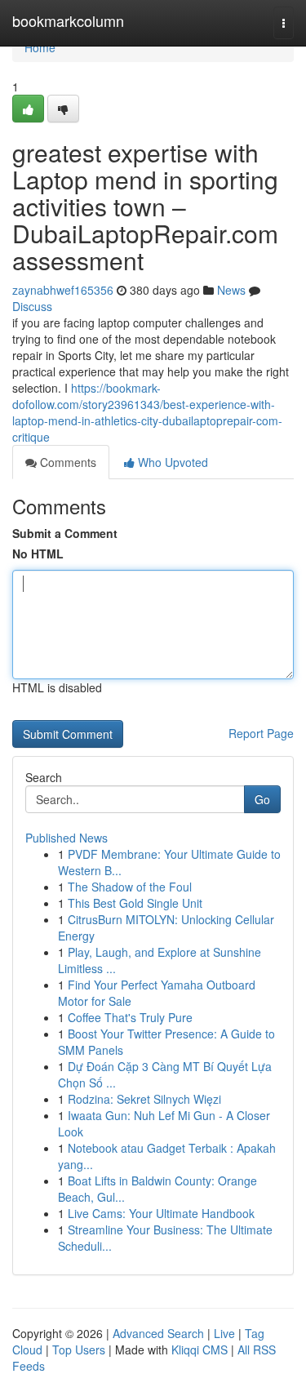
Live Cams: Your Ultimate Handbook (161, 1213)
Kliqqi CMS (199, 1349)
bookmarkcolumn (68, 20)
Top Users (78, 1349)
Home (39, 47)
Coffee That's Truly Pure (130, 1017)
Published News (66, 837)
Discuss (32, 306)
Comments (66, 462)
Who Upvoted (171, 462)
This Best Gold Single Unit (135, 903)
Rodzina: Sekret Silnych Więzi (144, 1099)
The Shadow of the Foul (130, 886)
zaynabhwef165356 (62, 290)
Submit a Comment (65, 533)
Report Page (261, 733)
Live (224, 1333)
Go (262, 799)
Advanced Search (158, 1333)
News (231, 290)
